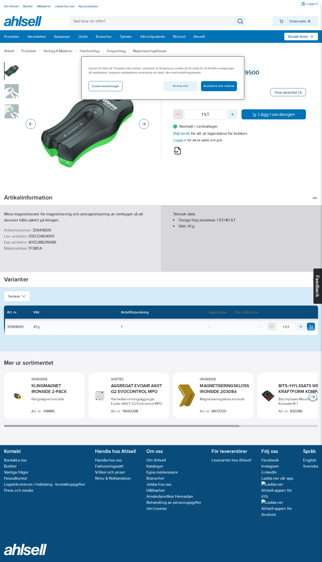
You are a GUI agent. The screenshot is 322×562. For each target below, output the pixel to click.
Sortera (14, 296)
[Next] (144, 124)
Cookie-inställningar (105, 86)
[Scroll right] (313, 397)
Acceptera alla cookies (219, 85)
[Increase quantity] (232, 114)
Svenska (310, 466)
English (309, 460)
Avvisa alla (180, 85)
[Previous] (31, 124)
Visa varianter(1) (288, 92)
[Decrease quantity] (178, 114)
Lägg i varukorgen (276, 114)
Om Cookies (156, 508)
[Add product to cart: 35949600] (311, 327)
